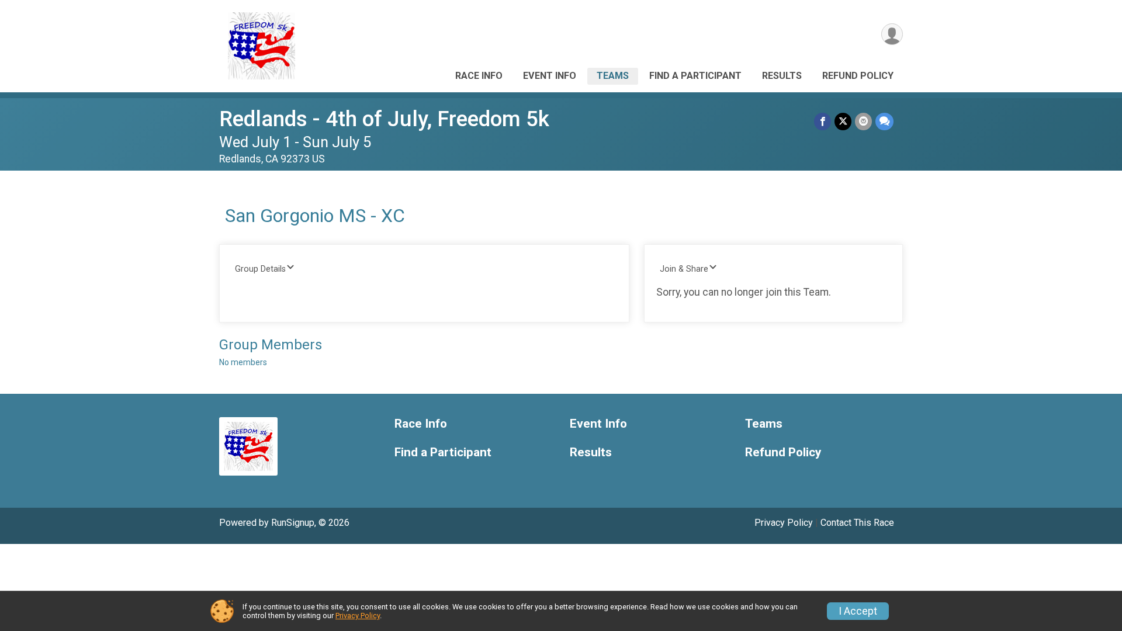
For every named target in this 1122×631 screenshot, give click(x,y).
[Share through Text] (884, 121)
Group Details (260, 269)
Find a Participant (695, 75)
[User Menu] (892, 34)
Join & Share (684, 269)
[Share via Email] (863, 121)
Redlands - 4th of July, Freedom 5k (384, 118)
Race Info (479, 75)
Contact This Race (857, 522)
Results (782, 75)
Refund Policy (858, 75)
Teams (613, 75)
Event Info (549, 75)
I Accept (858, 611)
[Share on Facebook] (822, 121)
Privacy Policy (783, 522)
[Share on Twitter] (842, 121)
